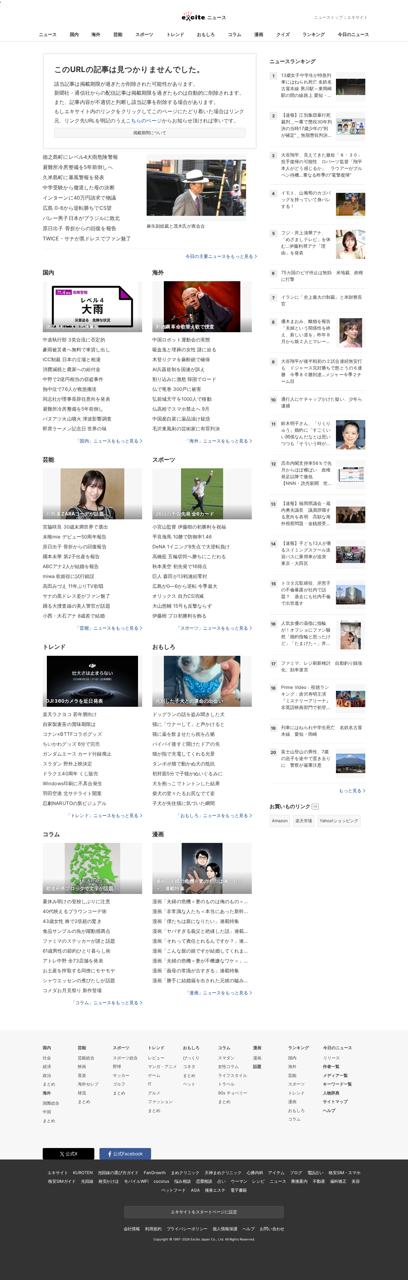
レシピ (258, 1181)
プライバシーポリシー (187, 1228)
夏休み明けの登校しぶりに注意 (76, 901)
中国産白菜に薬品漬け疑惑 (181, 419)
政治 (47, 1075)
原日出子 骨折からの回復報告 (75, 547)
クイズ (283, 34)
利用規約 (153, 1228)
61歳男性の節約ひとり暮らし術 (77, 951)
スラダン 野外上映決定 (67, 764)
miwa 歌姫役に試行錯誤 (69, 576)
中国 (47, 1111)
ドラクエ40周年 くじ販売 (70, 774)
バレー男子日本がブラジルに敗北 (81, 218)
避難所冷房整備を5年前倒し (73, 409)
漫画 (258, 34)
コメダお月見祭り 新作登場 (72, 990)
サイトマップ (335, 1101)
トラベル (226, 1083)
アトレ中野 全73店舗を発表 (73, 961)
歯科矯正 (338, 1181)
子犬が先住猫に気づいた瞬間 (183, 803)
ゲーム (154, 1075)
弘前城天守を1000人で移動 (182, 399)
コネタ (189, 1066)
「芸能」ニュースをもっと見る (106, 628)
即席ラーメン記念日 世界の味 (75, 429)
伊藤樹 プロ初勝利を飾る (179, 616)
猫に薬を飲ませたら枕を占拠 (183, 734)
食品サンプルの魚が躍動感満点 (76, 931)
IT (149, 1083)
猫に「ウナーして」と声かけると (188, 724)
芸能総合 (86, 1057)
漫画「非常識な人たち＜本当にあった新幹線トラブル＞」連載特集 (202, 911)
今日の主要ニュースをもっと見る (219, 256)
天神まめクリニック (223, 1172)
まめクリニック (185, 1172)
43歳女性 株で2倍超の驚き (72, 921)
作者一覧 (331, 1066)
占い (221, 1181)
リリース (331, 1057)
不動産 (319, 1181)
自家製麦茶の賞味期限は (69, 724)
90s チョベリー (232, 1092)
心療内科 (255, 1172)
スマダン (226, 1057)
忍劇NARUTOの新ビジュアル (74, 803)
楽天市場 (303, 820)
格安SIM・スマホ (345, 1172)
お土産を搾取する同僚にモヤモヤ (79, 971)
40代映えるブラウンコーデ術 (75, 911)
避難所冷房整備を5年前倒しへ (78, 167)
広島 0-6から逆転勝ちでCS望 (77, 208)
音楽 (82, 1075)
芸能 (117, 34)
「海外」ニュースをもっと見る (216, 440)
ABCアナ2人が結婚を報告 (71, 566)
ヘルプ (329, 1110)
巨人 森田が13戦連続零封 (180, 576)
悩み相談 (182, 1181)
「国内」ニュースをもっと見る (106, 440)
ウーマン (239, 1181)
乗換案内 (299, 1181)
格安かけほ (108, 1181)
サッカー (121, 1075)
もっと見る (350, 790)
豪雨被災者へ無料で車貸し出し (76, 350)
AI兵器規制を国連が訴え (178, 369)
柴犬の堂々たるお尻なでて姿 (183, 793)
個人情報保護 (225, 1228)
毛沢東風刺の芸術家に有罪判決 (186, 429)
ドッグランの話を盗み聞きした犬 (188, 714)
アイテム (276, 1172)
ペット (189, 1083)
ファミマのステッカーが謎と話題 (79, 941)
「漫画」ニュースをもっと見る (216, 992)
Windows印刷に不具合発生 (72, 783)
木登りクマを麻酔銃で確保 (181, 359)
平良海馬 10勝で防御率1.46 (182, 537)
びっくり (191, 1057)
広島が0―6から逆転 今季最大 (184, 586)
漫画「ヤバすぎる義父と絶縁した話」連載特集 (202, 931)
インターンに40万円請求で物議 (79, 197)
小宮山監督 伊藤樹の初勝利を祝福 (189, 527)
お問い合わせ (272, 1228)
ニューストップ (328, 17)
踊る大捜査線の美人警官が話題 (76, 606)
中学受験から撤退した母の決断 (79, 187)
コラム (234, 34)
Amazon (280, 820)
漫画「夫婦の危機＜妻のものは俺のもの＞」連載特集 (202, 901)
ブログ (296, 1172)
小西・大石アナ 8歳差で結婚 (74, 616)
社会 (47, 1057)
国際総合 (51, 1103)
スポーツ (144, 34)
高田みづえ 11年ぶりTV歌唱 (73, 586)
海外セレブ (88, 1083)
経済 (47, 1066)
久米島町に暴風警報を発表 (73, 177)
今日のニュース (353, 34)
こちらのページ (144, 120)
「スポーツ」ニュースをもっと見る (212, 628)
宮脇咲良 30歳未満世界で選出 (75, 527)
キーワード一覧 (337, 1083)
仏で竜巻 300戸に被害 (176, 389)
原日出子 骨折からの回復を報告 (79, 228)
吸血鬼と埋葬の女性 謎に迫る (184, 350)
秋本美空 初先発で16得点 (179, 566)
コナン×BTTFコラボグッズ (72, 734)
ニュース (48, 34)
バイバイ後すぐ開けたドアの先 (186, 744)
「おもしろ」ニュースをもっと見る (212, 815)
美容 (356, 1181)
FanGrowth (155, 1172)
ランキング (313, 34)
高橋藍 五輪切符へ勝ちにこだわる (189, 556)
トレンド (175, 34)
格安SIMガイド (62, 1181)
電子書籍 (238, 1190)
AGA (195, 1190)
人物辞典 (331, 1092)
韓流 (82, 1092)
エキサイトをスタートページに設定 (204, 1211)
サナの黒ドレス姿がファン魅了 (76, 596)
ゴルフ (119, 1083)
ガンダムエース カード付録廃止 (77, 754)
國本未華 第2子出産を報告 (71, 556)
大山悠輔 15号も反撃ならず (182, 606)
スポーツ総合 (125, 1057)
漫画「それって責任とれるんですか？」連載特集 (202, 941)
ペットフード (173, 1190)
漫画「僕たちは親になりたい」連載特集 (195, 921)
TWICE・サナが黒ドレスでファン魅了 (87, 238)
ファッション (160, 1101)
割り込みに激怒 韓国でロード (184, 379)
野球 (117, 1066)
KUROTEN (82, 1172)
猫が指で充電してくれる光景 (183, 754)
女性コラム (228, 1066)
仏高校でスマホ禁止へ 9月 (181, 409)
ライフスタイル (232, 1075)
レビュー (156, 1057)
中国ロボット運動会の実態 (181, 340)
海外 (95, 34)
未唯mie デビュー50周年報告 (74, 537)
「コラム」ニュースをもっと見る (104, 1002)
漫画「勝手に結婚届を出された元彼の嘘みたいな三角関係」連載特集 (202, 980)
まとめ (49, 1083)
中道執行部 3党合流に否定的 (74, 340)
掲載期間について (150, 132)
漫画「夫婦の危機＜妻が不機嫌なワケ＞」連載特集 (202, 961)
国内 (74, 34)
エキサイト (357, 17)
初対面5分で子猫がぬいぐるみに (187, 774)
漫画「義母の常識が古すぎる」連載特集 (195, 971)
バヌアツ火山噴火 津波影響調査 (77, 419)
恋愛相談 (204, 1181)
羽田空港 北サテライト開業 (72, 793)
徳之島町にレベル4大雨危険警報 (80, 157)
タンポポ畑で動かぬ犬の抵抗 (183, 764)
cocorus (161, 1181)
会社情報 (132, 1228)
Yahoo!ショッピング (339, 820)
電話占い (315, 1172)
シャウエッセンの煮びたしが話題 (79, 980)
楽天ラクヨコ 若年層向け (70, 714)
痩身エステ (215, 1190)
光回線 (87, 1181)
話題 (257, 1066)
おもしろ (206, 34)
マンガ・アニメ (162, 1066)
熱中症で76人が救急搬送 (70, 389)
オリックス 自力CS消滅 (178, 596)
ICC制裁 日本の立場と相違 (72, 359)
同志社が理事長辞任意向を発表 (76, 399)
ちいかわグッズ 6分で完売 (71, 744)
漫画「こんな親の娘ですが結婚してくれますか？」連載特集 (202, 951)
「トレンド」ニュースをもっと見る (102, 815)
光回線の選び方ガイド (118, 1172)
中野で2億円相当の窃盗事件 (73, 379)
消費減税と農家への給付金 (71, 369)
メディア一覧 (335, 1075)
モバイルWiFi (136, 1181)
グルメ (154, 1092)
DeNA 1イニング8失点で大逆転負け (191, 547)
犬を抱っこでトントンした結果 (186, 783)
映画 (82, 1066)
